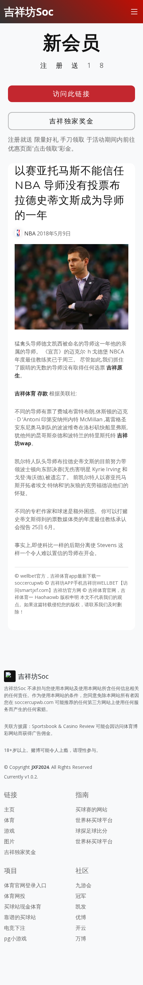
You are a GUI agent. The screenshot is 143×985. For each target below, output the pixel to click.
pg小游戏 (15, 938)
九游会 (83, 885)
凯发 (80, 906)
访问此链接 (71, 93)
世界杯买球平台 (94, 820)
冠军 (80, 896)
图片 (9, 841)
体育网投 (14, 896)
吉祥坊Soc (29, 11)
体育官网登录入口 (25, 885)
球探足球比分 (91, 830)
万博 (80, 938)
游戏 (9, 830)
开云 (80, 927)
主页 (9, 809)
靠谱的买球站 (20, 917)
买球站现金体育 (22, 906)
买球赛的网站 (91, 809)
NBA (30, 233)
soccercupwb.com (34, 702)
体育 (9, 820)
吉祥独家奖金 (71, 120)
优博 (80, 917)
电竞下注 (14, 927)
